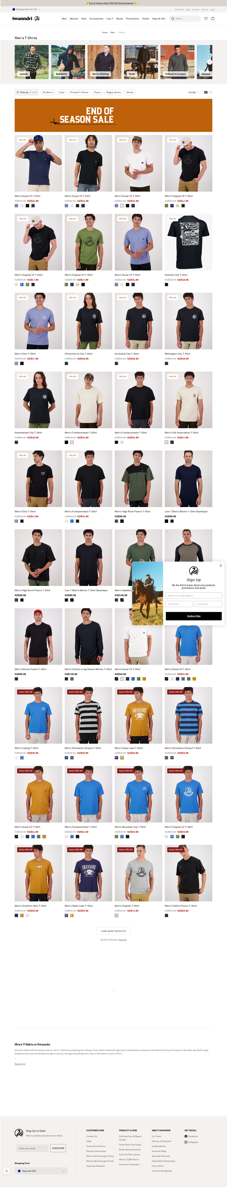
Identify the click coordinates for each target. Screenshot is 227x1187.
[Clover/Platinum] (27, 284)
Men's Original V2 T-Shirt (179, 195)
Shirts (130, 92)
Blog (188, 9)
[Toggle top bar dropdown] (139, 3)
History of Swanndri (161, 1141)
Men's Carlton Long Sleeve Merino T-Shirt (88, 669)
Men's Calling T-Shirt (26, 748)
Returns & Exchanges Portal (100, 1161)
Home (105, 32)
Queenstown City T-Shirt (28, 432)
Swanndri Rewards (95, 1166)
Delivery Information (96, 1151)
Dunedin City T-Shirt (176, 274)
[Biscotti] (72, 442)
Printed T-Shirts (79, 92)
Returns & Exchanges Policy (100, 1156)
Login (212, 9)
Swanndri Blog (159, 1151)
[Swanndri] (26, 18)
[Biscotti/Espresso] (166, 442)
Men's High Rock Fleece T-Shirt (132, 511)
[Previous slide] (17, 62)
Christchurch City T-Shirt (78, 353)
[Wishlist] (206, 18)
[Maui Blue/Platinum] (22, 284)
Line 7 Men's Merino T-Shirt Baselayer (186, 511)
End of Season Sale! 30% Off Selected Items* (111, 3)
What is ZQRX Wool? (129, 1159)
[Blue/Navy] (66, 757)
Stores (205, 9)
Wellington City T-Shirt (177, 353)
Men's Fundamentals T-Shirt (81, 432)
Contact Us (91, 1136)
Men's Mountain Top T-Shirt (130, 826)
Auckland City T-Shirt (127, 353)
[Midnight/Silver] (172, 521)
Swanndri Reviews (161, 1156)
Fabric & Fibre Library (129, 1154)
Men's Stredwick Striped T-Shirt (83, 748)
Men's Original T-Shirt (127, 905)
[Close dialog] (220, 565)
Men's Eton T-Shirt (25, 353)
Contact (195, 9)
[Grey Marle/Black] (116, 915)
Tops (61, 92)
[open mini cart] (213, 18)
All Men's (48, 92)
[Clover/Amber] (116, 836)
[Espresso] (172, 442)
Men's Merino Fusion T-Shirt (30, 669)
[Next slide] (209, 62)
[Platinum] (16, 284)
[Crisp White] (22, 205)
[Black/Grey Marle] (72, 757)
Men (113, 32)
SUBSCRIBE (58, 1148)
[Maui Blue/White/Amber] (22, 757)
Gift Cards (179, 9)
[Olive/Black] (166, 205)
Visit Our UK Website (162, 1171)
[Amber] (144, 679)
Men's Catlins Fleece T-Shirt (181, 905)
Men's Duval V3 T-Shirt (27, 195)
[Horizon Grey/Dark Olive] (177, 205)
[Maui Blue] (72, 521)
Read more (20, 1064)
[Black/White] (127, 836)
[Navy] (33, 205)
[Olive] (116, 521)
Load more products (113, 931)
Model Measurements (130, 1149)
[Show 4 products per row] (205, 92)
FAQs (88, 1141)
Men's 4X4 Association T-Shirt (181, 432)
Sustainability (159, 1146)
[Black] (27, 205)
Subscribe (194, 616)
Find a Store (158, 1166)
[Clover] (138, 679)
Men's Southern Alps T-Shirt (30, 905)
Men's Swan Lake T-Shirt (129, 748)
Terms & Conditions (95, 1146)
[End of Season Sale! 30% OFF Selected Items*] (113, 115)
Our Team (156, 1136)
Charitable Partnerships (163, 1161)
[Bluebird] (16, 205)
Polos (97, 92)
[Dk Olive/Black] (72, 679)
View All (122, 939)
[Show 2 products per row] (210, 92)
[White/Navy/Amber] (16, 757)
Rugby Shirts (113, 92)
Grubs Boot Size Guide (130, 1144)
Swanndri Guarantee (129, 1164)
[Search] (172, 18)
